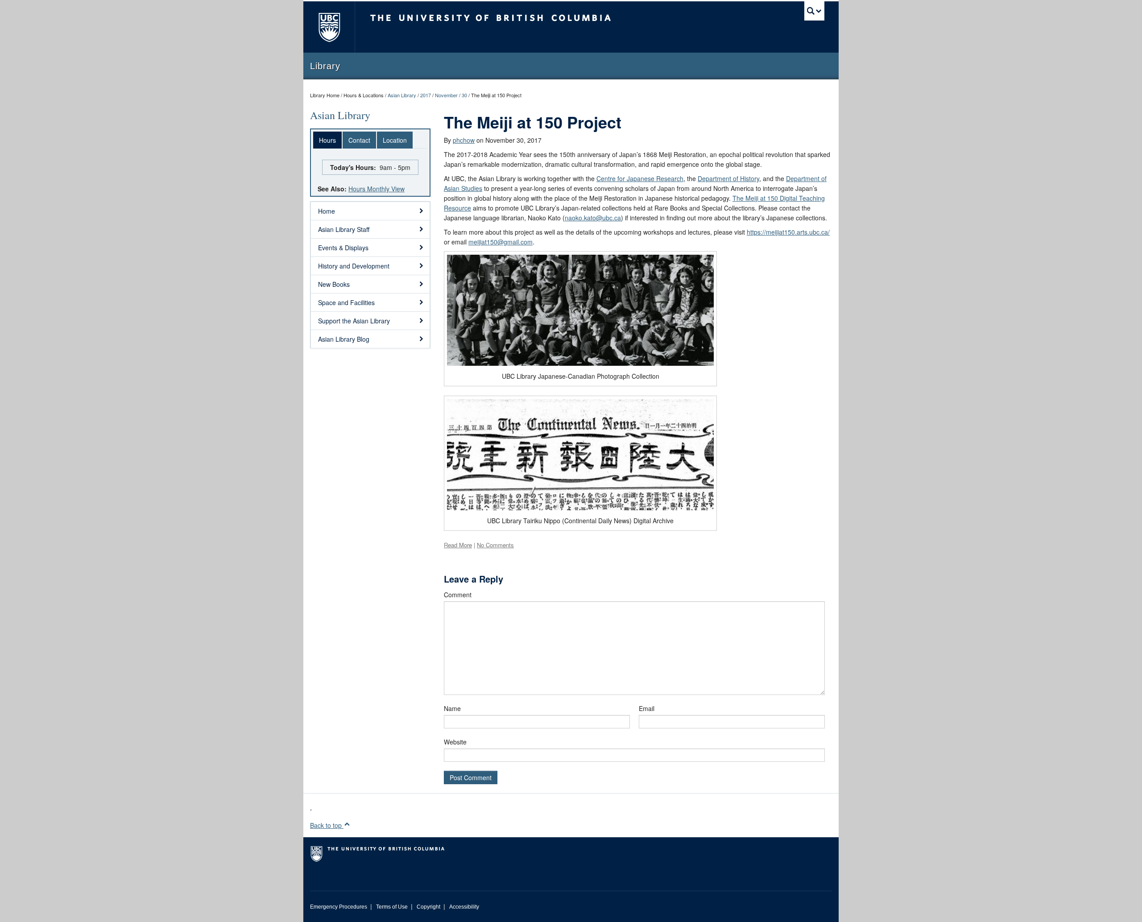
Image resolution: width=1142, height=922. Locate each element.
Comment (458, 594)
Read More (458, 545)
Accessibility (464, 907)
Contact (359, 140)
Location (395, 140)
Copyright (428, 907)
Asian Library (402, 95)
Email (646, 708)
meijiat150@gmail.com (500, 241)
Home (326, 211)
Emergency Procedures (338, 907)
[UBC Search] (814, 11)
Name (452, 708)
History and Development (353, 265)
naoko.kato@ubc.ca (593, 217)
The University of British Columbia (329, 27)
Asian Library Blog (343, 339)
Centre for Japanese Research (639, 178)
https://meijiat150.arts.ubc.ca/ (788, 231)
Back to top (326, 825)
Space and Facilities (346, 302)
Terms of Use (392, 907)
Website (455, 741)
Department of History (728, 178)
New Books (334, 284)
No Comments (495, 545)
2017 (425, 95)
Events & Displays (343, 247)
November (446, 95)
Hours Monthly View (376, 188)
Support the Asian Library (354, 320)
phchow (464, 140)
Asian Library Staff (343, 229)
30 (464, 95)
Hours (327, 140)
